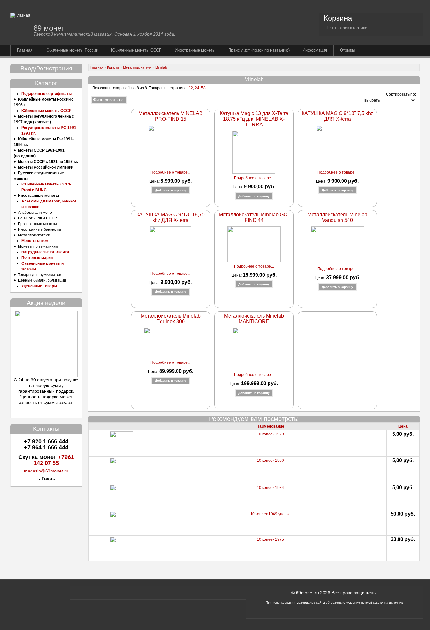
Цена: (155, 181)
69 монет (49, 28)
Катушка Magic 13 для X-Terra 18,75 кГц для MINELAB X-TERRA (254, 119)
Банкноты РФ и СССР (37, 218)
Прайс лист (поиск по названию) (259, 50)
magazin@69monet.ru (46, 470)
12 (190, 88)
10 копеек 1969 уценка (270, 514)
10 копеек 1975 (270, 539)
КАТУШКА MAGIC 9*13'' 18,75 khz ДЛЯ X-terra (170, 217)
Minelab (161, 67)
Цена (403, 426)
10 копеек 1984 (270, 487)
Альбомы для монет (36, 212)
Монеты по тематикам (38, 246)
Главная (24, 50)
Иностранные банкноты (39, 229)
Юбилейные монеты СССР (136, 50)
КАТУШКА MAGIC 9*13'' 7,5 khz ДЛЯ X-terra (337, 116)
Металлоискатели (34, 235)
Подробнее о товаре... (170, 172)
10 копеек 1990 (270, 460)
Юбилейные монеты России (71, 50)
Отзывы (347, 50)
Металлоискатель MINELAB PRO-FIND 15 (171, 116)
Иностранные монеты (195, 50)
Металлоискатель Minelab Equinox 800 (171, 318)
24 (197, 88)
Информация (315, 50)
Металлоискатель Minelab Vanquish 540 (337, 217)
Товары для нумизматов (39, 275)
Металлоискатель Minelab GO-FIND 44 (254, 217)
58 (203, 88)
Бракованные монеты (37, 224)
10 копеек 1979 (270, 434)
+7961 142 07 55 (54, 460)
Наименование (270, 426)
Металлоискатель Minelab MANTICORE (254, 318)
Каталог (113, 67)
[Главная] (20, 15)
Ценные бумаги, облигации (42, 280)
